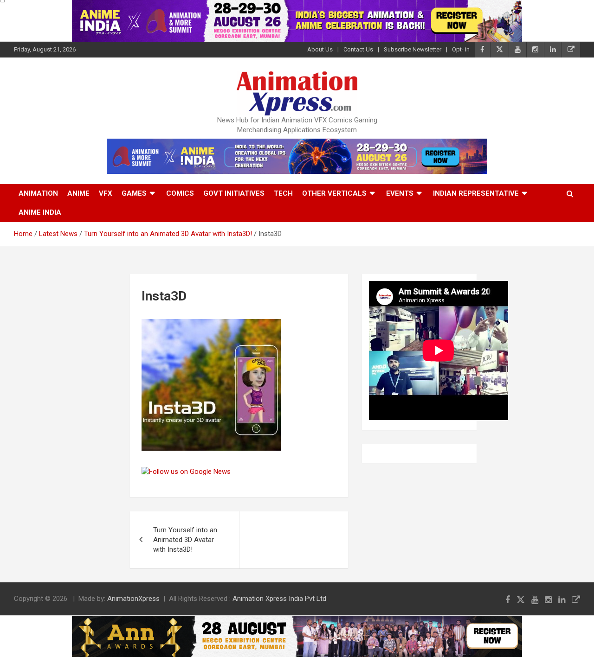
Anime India (40, 212)
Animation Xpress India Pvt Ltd (279, 598)
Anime (78, 193)
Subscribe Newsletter (412, 49)
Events (399, 193)
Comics (180, 193)
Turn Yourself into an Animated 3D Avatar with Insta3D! (185, 540)
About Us (320, 49)
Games (134, 193)
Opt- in (461, 49)
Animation (38, 193)
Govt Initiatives (234, 193)
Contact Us (358, 49)
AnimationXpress (133, 598)
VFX (105, 193)
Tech (283, 193)
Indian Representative (476, 193)
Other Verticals (334, 193)
